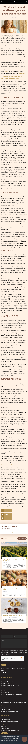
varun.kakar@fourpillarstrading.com (12, 694)
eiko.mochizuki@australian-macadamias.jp (14, 702)
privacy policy (9, 654)
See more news (22, 538)
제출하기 (3, 665)
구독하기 (14, 532)
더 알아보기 (24, 740)
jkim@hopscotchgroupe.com (10, 721)
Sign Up (4, 733)
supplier (6, 71)
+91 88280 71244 (6, 692)
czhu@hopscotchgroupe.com (10, 711)
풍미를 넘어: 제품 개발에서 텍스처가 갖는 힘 (12, 616)
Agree (24, 738)
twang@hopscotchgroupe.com (10, 730)
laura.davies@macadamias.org (10, 685)
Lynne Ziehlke (22, 73)
